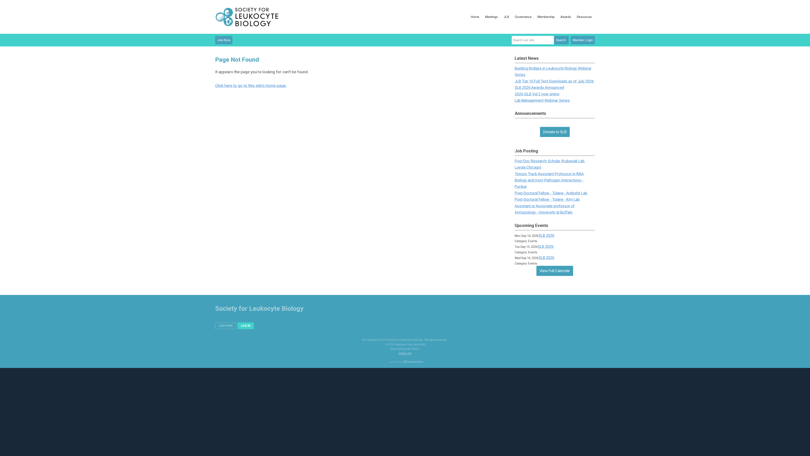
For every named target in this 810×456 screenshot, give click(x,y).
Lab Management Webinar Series (542, 100)
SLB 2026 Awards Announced (539, 87)
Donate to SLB (555, 132)
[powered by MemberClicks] (405, 362)
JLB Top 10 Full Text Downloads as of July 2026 (554, 81)
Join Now (223, 40)
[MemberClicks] (246, 17)
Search (561, 40)
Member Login (583, 40)
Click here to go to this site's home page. (250, 85)
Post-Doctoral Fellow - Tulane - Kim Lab (547, 199)
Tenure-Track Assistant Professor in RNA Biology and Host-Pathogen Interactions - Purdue (549, 180)
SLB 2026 (546, 235)
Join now (226, 325)
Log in (245, 325)
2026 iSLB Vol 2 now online (537, 94)
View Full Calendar (555, 271)
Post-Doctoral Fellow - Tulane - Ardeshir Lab (551, 193)
